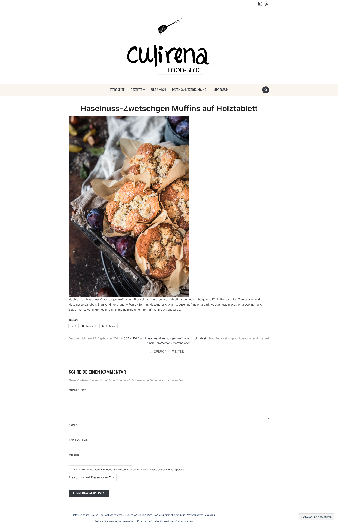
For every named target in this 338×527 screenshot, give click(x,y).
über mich (158, 89)
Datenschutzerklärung (189, 89)
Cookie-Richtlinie (184, 521)
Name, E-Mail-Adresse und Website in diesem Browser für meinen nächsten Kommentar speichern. (130, 469)
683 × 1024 (131, 338)
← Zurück (158, 351)
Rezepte (136, 89)
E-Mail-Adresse (79, 440)
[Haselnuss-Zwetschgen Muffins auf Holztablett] (129, 206)
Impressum (221, 89)
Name (73, 425)
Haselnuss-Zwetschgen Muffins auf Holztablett (176, 338)
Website (74, 454)
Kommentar (77, 390)
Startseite (117, 89)
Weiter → (180, 351)
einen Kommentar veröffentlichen (168, 343)
